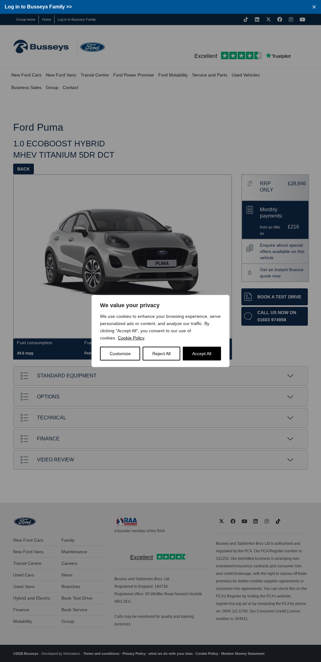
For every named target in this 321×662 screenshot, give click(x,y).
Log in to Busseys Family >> (38, 6)
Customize (120, 353)
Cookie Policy (131, 337)
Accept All (201, 353)
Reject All (161, 353)
